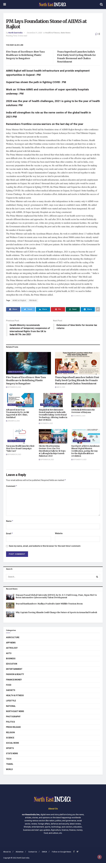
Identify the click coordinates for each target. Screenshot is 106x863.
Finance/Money (14, 679)
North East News (15, 711)
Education (78, 405)
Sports (10, 748)
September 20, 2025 (14, 387)
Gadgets (10, 690)
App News (11, 642)
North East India (15, 32)
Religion (10, 732)
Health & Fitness (52, 32)
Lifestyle (11, 700)
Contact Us (32, 851)
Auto (8, 653)
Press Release (13, 727)
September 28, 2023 (47, 460)
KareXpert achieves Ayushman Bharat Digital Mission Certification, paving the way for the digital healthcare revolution (85, 451)
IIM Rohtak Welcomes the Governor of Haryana (83, 411)
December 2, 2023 (79, 416)
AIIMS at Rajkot (19, 300)
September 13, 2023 (79, 460)
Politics (10, 721)
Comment (11, 486)
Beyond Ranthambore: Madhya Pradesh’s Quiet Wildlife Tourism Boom (49, 604)
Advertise (19, 851)
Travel (9, 764)
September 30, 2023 (14, 454)
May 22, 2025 (60, 387)
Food (8, 685)
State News (65, 32)
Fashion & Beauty (15, 674)
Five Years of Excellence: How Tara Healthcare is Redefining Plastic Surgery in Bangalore (25, 55)
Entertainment (14, 669)
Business (10, 658)
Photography (13, 716)
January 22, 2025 (13, 421)
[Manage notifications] (99, 857)
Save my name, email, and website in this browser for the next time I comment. (45, 546)
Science (10, 737)
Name (9, 521)
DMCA (44, 851)
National (11, 706)
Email (9, 533)
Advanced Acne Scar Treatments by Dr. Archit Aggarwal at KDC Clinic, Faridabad (17, 414)
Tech (8, 758)
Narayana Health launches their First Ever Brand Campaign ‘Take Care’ (20, 448)
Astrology (12, 648)
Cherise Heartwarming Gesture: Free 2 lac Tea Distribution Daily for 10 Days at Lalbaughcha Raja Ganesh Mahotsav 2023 (52, 451)
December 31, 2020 (34, 32)
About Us (7, 851)
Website (59, 533)
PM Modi (33, 300)
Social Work (12, 743)
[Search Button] (97, 577)
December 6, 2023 (46, 423)
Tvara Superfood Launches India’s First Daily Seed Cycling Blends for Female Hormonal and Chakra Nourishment (77, 380)
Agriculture (12, 637)
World (9, 769)
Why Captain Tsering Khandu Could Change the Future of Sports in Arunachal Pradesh (56, 612)
